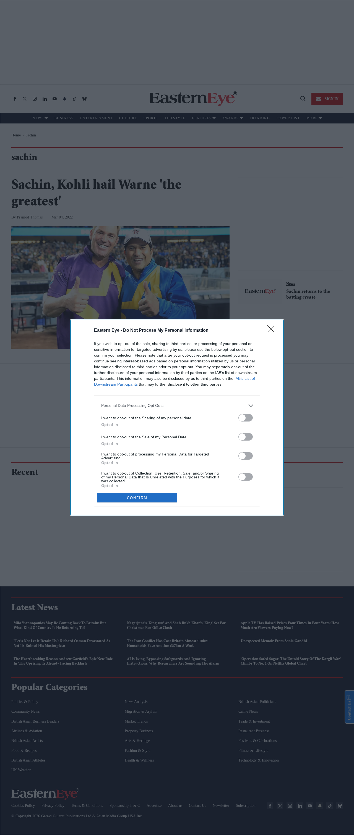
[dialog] (177, 417)
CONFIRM (137, 498)
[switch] (245, 418)
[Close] (272, 330)
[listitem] (177, 406)
